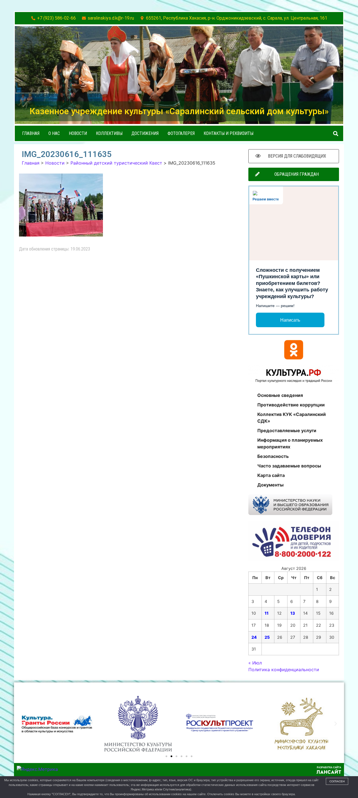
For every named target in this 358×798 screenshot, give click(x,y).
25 (267, 637)
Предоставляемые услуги (286, 430)
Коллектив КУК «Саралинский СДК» (291, 417)
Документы (270, 485)
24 (254, 637)
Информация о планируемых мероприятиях (290, 443)
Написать (290, 320)
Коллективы (109, 133)
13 (292, 613)
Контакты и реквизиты (228, 133)
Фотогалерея (181, 133)
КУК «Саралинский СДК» (60, 690)
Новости (78, 133)
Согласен (337, 781)
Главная (30, 133)
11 (266, 613)
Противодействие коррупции (291, 405)
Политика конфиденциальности (283, 669)
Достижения (145, 133)
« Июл (255, 663)
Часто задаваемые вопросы (289, 466)
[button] (335, 133)
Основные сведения (280, 395)
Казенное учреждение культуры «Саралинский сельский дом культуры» (179, 111)
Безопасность (273, 456)
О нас (54, 133)
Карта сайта (271, 475)
